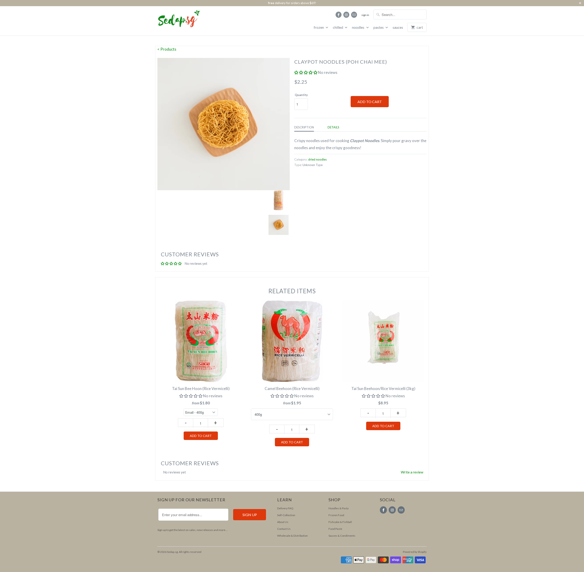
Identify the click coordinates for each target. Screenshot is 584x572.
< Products (166, 49)
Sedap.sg (172, 552)
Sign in (365, 15)
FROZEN (319, 27)
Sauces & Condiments (341, 535)
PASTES (378, 27)
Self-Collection (286, 515)
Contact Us (284, 528)
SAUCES (398, 27)
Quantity (301, 95)
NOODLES (358, 27)
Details (333, 127)
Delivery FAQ (285, 508)
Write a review (412, 472)
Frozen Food (336, 515)
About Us (282, 522)
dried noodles (317, 159)
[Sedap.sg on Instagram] (346, 15)
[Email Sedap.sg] (354, 15)
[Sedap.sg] (174, 20)
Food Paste (335, 528)
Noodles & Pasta (338, 508)
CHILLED (338, 27)
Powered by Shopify (415, 552)
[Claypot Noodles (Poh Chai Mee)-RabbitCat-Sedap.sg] (223, 124)
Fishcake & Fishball (340, 522)
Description (304, 127)
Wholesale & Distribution (292, 535)
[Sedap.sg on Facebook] (339, 15)
